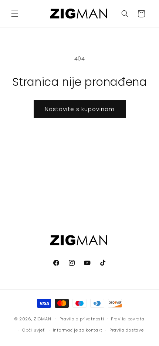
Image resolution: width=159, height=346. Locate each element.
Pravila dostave (126, 330)
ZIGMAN (42, 318)
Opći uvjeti (34, 330)
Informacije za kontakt (77, 330)
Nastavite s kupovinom (80, 109)
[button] (15, 14)
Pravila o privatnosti (82, 319)
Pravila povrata (128, 319)
